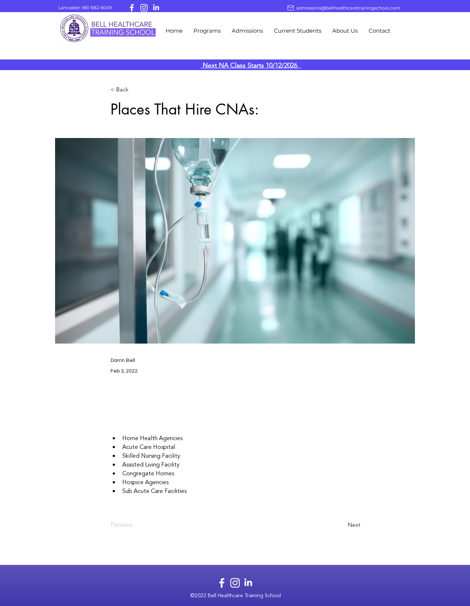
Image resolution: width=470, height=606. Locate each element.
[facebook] (131, 7)
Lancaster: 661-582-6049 (85, 7)
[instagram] (144, 7)
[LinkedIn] (156, 7)
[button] (207, 30)
